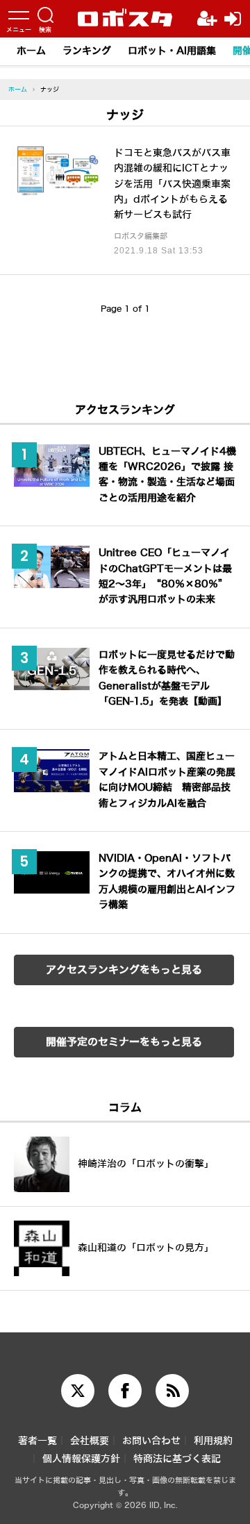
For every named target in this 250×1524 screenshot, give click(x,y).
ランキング (86, 51)
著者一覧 (37, 1441)
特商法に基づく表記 (177, 1459)
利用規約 (213, 1441)
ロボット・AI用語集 (172, 51)
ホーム (31, 51)
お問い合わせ (151, 1441)
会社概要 (89, 1441)
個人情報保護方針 (81, 1459)
